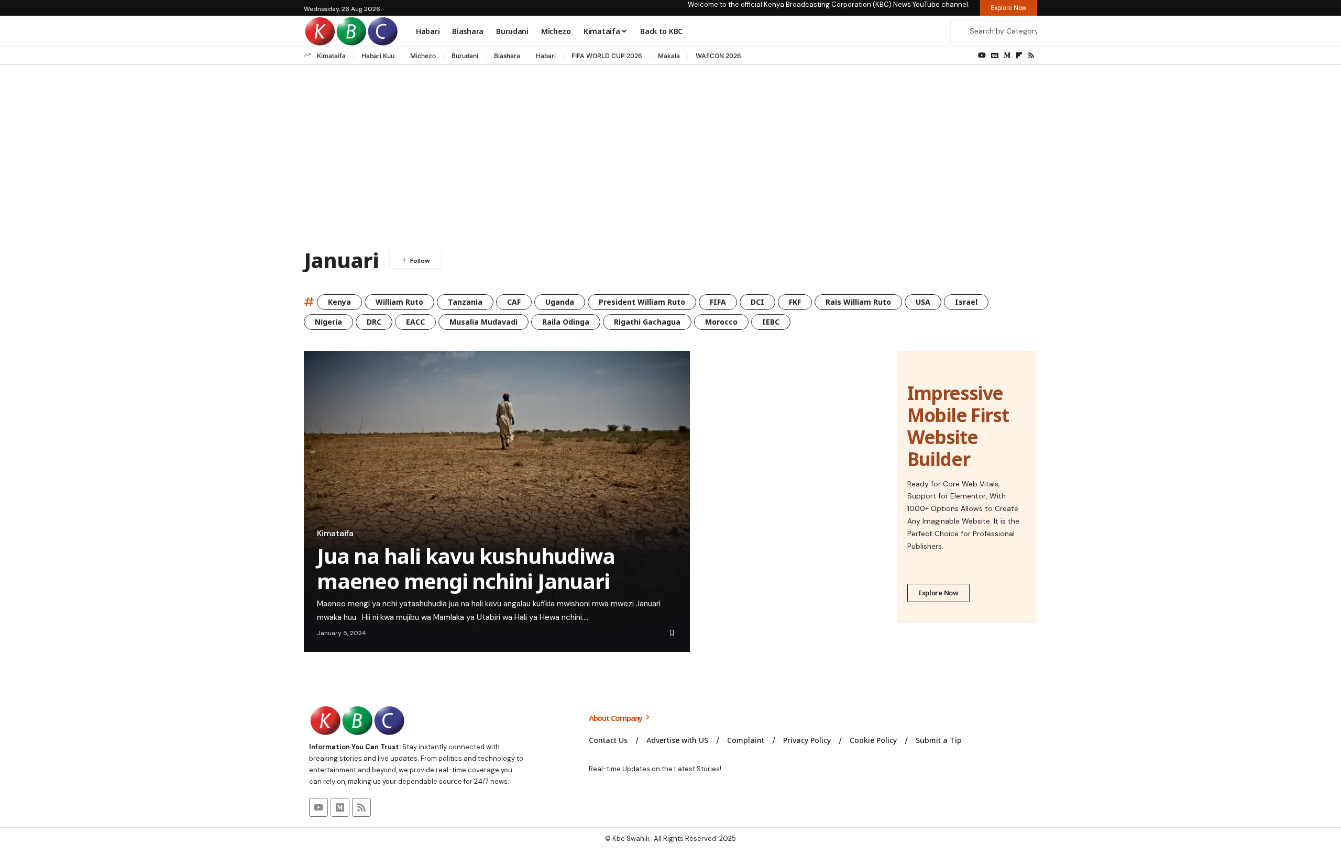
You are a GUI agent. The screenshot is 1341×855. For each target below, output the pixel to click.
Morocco (721, 322)
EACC (415, 322)
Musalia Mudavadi (483, 322)
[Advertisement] (670, 159)
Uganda (559, 302)
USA (923, 302)
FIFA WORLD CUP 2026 (606, 56)
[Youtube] (318, 807)
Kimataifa (331, 56)
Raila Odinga (565, 322)
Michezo (423, 56)
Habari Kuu (377, 56)
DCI (757, 302)
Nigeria (328, 322)
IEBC (770, 322)
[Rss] (1031, 55)
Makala (669, 56)
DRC (374, 322)
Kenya (339, 302)
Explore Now (938, 592)
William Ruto (399, 302)
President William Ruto (642, 302)
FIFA (718, 302)
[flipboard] (1019, 55)
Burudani (465, 56)
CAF (514, 302)
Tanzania (465, 302)
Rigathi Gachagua (647, 322)
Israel (966, 302)
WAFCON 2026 (718, 56)
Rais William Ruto (858, 302)
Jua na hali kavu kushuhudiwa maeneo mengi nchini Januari (465, 568)
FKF (795, 302)
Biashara (507, 56)
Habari (546, 56)
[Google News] (994, 55)
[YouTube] (981, 55)
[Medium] (1007, 55)
